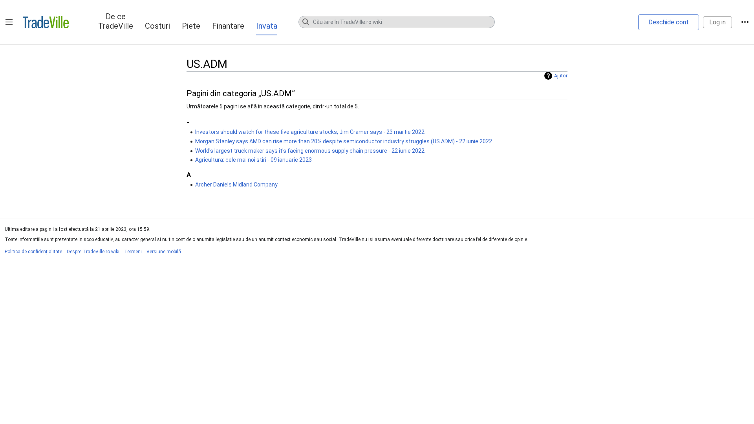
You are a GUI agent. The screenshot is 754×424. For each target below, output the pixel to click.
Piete (191, 26)
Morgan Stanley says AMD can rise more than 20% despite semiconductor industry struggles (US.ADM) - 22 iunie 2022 (343, 141)
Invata (266, 26)
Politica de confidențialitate (33, 251)
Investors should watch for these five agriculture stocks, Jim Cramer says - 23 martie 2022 (310, 132)
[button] (9, 22)
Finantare (228, 26)
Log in (717, 22)
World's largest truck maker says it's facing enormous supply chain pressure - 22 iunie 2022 (310, 151)
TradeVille (46, 22)
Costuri (157, 26)
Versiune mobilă (163, 251)
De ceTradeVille (115, 21)
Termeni (133, 251)
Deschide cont (668, 22)
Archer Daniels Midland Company (236, 184)
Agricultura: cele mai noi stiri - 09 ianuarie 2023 (253, 160)
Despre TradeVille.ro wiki (93, 251)
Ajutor (560, 76)
